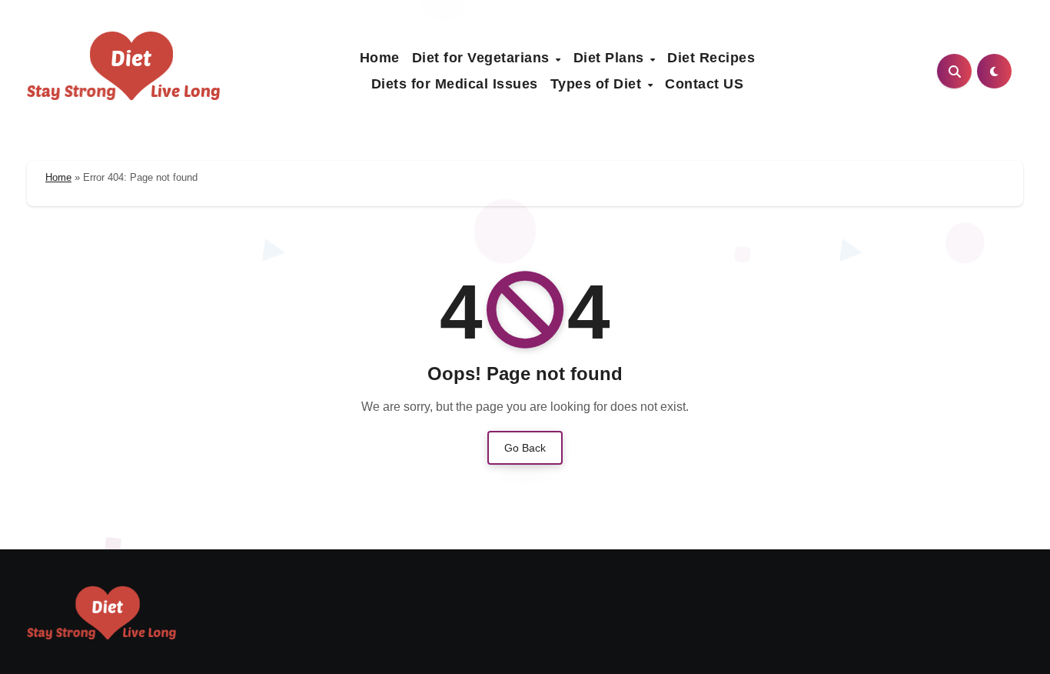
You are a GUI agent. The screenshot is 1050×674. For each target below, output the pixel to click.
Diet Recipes (711, 57)
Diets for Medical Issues (454, 84)
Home (380, 57)
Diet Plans (611, 57)
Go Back (525, 448)
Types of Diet (598, 84)
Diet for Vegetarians (483, 57)
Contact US (704, 84)
